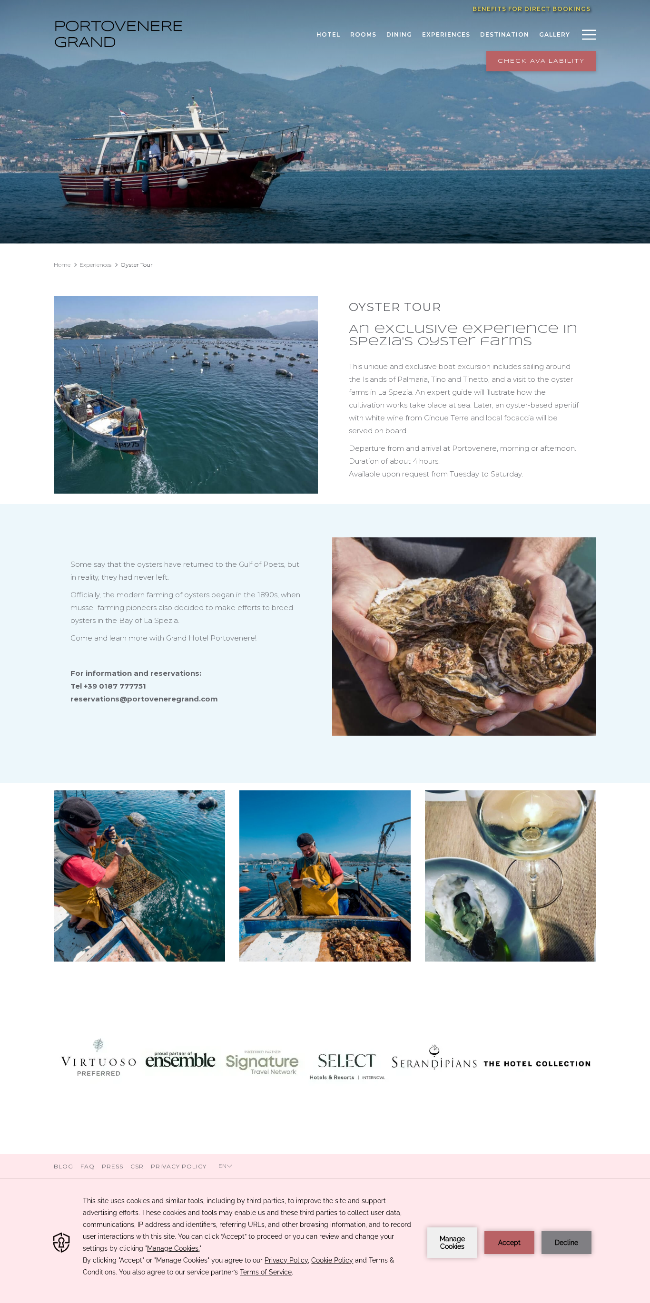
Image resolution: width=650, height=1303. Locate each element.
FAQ (87, 1166)
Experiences (95, 264)
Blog (65, 1166)
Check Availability (541, 61)
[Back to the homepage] (118, 34)
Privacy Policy (179, 1166)
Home (62, 264)
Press (112, 1166)
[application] (325, 1242)
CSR (137, 1166)
